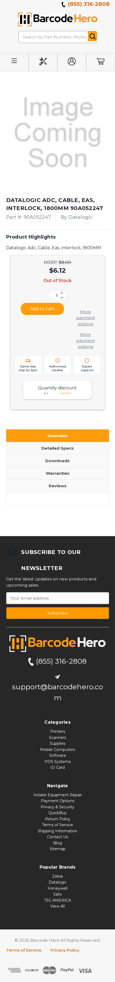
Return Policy (57, 819)
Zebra (57, 876)
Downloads (57, 460)
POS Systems (58, 761)
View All (57, 906)
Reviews (58, 485)
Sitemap (58, 848)
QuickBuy (57, 812)
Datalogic (58, 882)
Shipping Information (57, 831)
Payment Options (57, 800)
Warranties (58, 473)
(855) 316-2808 (88, 4)
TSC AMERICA (57, 900)
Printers (57, 731)
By (77, 217)
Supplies (57, 743)
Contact (65, 393)
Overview (57, 435)
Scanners (57, 737)
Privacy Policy (65, 950)
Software (57, 755)
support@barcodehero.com (57, 692)
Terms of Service (57, 824)
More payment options (85, 317)
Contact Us (57, 836)
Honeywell (57, 888)
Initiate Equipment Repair (57, 795)
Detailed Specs (57, 448)
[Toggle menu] (14, 62)
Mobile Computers (57, 749)
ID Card (58, 767)
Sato (57, 894)
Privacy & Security (57, 807)
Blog (57, 843)
